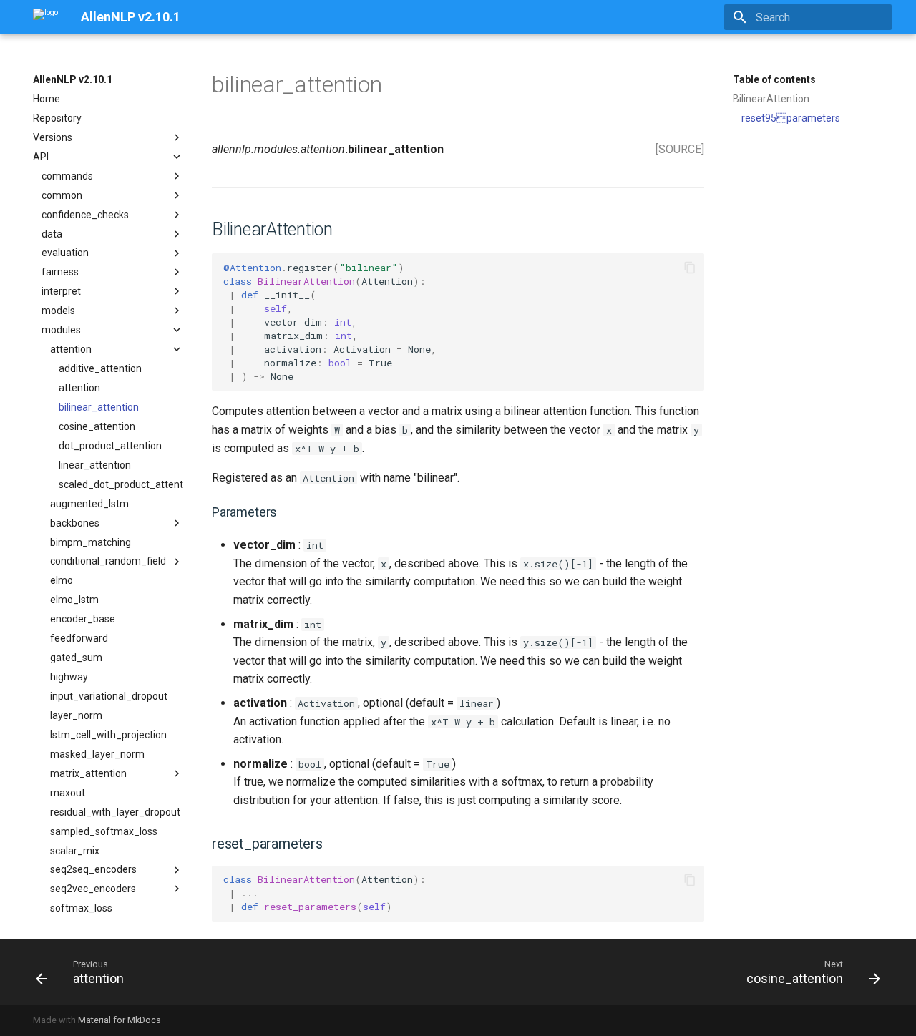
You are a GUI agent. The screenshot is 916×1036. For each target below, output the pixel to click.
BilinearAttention (771, 98)
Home (46, 98)
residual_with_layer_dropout (115, 812)
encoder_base (82, 619)
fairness (60, 272)
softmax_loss (81, 908)
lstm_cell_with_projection (108, 735)
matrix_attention (88, 773)
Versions (52, 137)
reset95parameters (790, 118)
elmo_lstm (74, 599)
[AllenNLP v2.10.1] (45, 17)
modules (61, 330)
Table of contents (774, 79)
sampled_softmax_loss (103, 831)
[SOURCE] (680, 149)
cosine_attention (97, 426)
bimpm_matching (90, 542)
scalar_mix (74, 850)
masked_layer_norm (97, 754)
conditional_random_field (108, 561)
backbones (74, 523)
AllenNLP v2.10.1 (72, 79)
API (41, 156)
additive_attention (100, 368)
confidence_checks (85, 214)
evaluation (65, 252)
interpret (61, 291)
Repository (57, 118)
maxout (67, 792)
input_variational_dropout (108, 696)
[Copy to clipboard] (689, 267)
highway (69, 677)
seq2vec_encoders (93, 888)
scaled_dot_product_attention (121, 484)
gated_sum (76, 657)
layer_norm (76, 715)
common (62, 195)
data (52, 234)
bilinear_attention (99, 407)
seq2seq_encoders (93, 869)
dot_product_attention (110, 445)
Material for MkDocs (119, 1020)
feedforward (79, 638)
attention (71, 349)
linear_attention (95, 465)
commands (67, 176)
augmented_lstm (89, 503)
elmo (61, 580)
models (58, 310)
